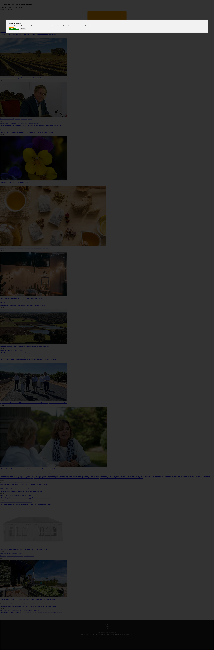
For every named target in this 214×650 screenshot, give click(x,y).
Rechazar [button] (17, 28)
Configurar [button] (23, 28)
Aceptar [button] (11, 28)
